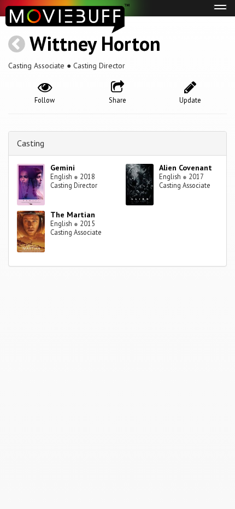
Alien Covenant (185, 168)
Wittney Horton (95, 43)
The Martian (72, 215)
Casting (30, 143)
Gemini (62, 168)
